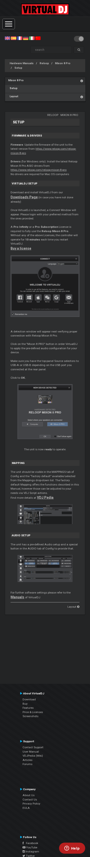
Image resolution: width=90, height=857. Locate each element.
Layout (13, 96)
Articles (27, 760)
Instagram (32, 851)
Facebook (31, 843)
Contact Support (33, 747)
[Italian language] (31, 38)
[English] (7, 38)
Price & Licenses (33, 712)
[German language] (25, 38)
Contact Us (30, 799)
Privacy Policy (31, 803)
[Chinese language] (38, 38)
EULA (26, 808)
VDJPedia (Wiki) (33, 755)
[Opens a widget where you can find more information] (72, 849)
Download (29, 699)
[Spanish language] (13, 38)
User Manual (31, 751)
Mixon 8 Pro (62, 63)
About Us (29, 795)
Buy (25, 703)
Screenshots (30, 716)
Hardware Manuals (22, 63)
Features (28, 707)
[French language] (19, 38)
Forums (27, 764)
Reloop (44, 63)
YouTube (31, 847)
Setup (18, 67)
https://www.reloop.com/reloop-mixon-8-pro (38, 169)
